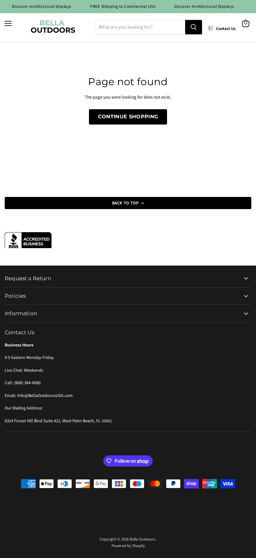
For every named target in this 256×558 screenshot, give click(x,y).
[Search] (193, 27)
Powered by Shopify (128, 545)
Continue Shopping (128, 117)
